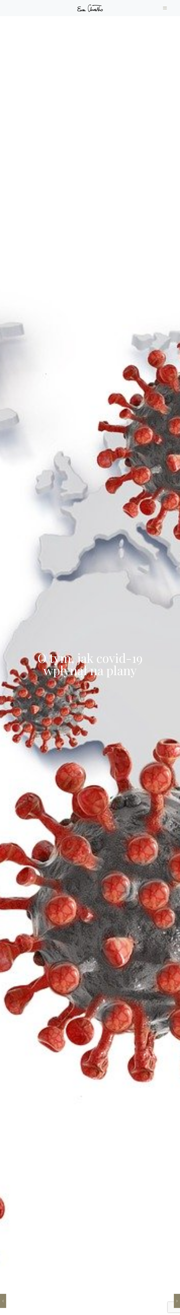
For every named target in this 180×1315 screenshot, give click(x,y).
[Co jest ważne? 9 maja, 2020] (3, 1301)
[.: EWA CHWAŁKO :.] (90, 8)
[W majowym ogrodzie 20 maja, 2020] (177, 1301)
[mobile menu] (165, 8)
